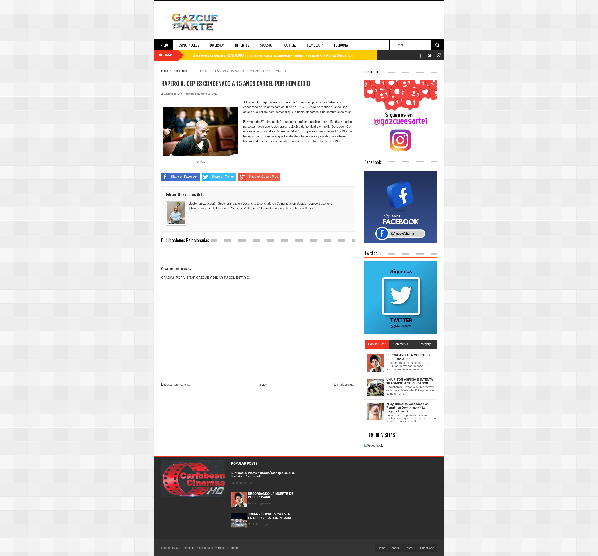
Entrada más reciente (175, 384)
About (395, 548)
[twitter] (429, 55)
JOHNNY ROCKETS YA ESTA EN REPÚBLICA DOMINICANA (269, 516)
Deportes (242, 44)
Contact (409, 548)
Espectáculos (189, 44)
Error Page (427, 548)
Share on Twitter (223, 176)
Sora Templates (186, 547)
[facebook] (420, 55)
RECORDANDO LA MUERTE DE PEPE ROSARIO (270, 495)
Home (381, 548)
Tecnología (314, 44)
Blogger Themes (228, 547)
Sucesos (266, 44)
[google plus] (439, 55)
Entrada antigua (344, 384)
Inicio (164, 44)
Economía (341, 44)
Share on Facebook (184, 176)
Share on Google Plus (263, 176)
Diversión (217, 44)
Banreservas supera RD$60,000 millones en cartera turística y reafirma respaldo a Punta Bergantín (273, 55)
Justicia (289, 44)
